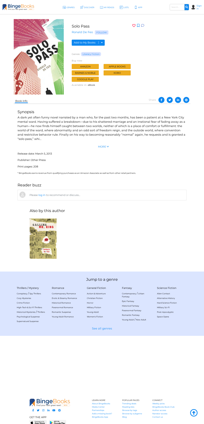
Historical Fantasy (130, 306)
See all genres (102, 328)
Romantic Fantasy (131, 315)
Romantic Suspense (61, 312)
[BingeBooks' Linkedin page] (48, 410)
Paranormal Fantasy (131, 310)
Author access (159, 410)
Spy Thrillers (35, 293)
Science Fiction (166, 288)
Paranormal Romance (62, 307)
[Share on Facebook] (161, 100)
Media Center (98, 407)
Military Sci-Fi (163, 307)
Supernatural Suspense (28, 321)
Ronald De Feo (82, 32)
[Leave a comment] (142, 25)
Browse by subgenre (132, 413)
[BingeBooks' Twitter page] (38, 410)
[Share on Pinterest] (186, 100)
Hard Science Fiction (167, 303)
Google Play (85, 79)
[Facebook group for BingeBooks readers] (33, 410)
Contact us (157, 417)
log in (41, 195)
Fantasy (127, 288)
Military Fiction (94, 307)
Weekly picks (158, 403)
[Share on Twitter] (170, 100)
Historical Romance (61, 303)
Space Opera (163, 316)
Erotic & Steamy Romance (64, 298)
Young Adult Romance (63, 316)
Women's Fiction (95, 316)
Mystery (34, 288)
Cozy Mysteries (24, 298)
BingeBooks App (100, 417)
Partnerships (98, 410)
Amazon (85, 66)
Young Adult (93, 312)
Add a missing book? (102, 413)
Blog (124, 417)
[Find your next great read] (18, 7)
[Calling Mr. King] (43, 237)
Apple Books (117, 66)
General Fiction (96, 288)
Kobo (117, 72)
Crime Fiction (23, 303)
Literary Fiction (91, 54)
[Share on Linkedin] (178, 100)
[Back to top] (194, 413)
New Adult (141, 319)
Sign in (199, 7)
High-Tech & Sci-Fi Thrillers (29, 307)
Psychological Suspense (28, 316)
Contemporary (129, 293)
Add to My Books (85, 42)
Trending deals (129, 403)
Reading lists (128, 407)
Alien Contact (163, 293)
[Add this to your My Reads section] (138, 25)
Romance (58, 288)
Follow (101, 32)
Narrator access (159, 413)
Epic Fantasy (128, 301)
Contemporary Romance (64, 293)
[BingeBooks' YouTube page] (53, 410)
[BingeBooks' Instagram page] (43, 410)
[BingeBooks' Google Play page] (57, 422)
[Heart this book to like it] (133, 25)
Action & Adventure (96, 293)
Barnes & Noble (85, 72)
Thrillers (22, 288)
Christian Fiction (95, 298)
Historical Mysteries (26, 312)
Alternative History (166, 298)
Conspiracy (22, 293)
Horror (90, 303)
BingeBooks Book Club (163, 407)
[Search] (186, 7)
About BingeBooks (101, 403)
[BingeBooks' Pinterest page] (59, 410)
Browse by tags (129, 410)
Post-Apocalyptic (165, 312)
